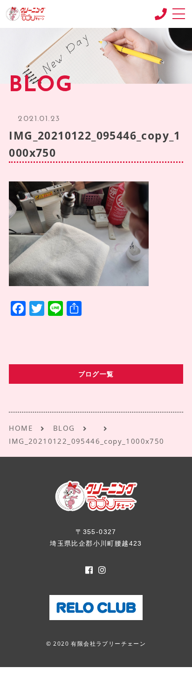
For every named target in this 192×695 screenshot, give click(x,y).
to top (173, 678)
